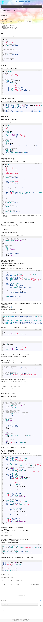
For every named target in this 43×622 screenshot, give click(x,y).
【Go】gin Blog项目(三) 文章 (33, 584)
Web (12, 577)
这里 (11, 307)
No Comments (19, 580)
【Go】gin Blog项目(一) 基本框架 (11, 584)
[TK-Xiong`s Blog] (2, 1)
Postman (10, 306)
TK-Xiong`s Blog (23, 2)
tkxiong (4, 580)
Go (8, 577)
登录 (41, 600)
